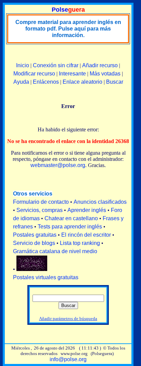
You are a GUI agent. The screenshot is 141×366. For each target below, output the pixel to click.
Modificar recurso (34, 73)
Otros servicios (32, 194)
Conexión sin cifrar (55, 65)
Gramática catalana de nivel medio (55, 251)
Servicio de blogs (34, 243)
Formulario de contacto (41, 202)
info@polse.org (68, 359)
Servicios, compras (39, 210)
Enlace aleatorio (82, 82)
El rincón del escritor (86, 235)
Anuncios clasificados (100, 202)
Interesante (72, 73)
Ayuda (21, 82)
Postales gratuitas (34, 235)
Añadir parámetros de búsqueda (68, 318)
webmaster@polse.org (57, 165)
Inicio (22, 65)
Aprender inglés (86, 210)
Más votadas (105, 73)
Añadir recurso (100, 65)
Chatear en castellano (71, 218)
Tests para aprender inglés (70, 226)
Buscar (114, 82)
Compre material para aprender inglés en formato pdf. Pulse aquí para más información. (68, 28)
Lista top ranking (80, 243)
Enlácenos (46, 82)
